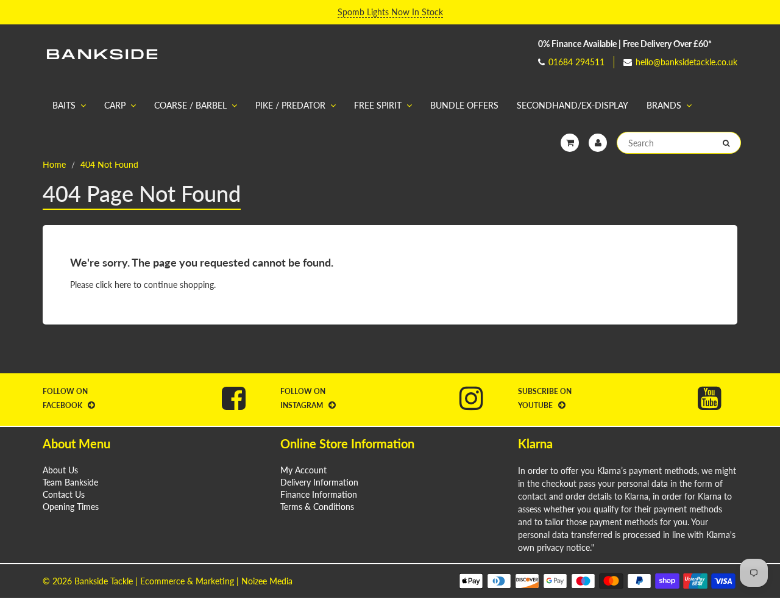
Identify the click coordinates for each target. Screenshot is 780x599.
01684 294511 (576, 62)
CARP (115, 105)
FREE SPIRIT (378, 105)
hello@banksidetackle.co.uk (686, 62)
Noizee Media (266, 581)
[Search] (726, 143)
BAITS (64, 105)
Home (54, 164)
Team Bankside (70, 482)
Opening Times (71, 506)
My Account (303, 470)
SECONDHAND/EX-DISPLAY (572, 105)
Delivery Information (319, 482)
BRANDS (664, 105)
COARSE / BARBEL (190, 105)
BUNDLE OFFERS (464, 105)
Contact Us (64, 494)
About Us (60, 470)
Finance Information (318, 494)
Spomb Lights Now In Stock (390, 12)
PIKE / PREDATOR (290, 105)
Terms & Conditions (317, 506)
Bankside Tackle (103, 581)
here (123, 284)
